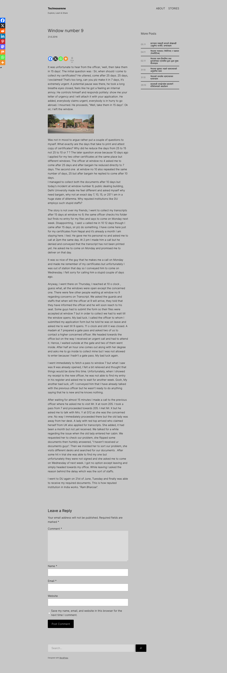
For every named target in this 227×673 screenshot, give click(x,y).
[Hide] (1, 68)
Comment (55, 528)
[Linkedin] (2, 36)
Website (53, 595)
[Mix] (2, 52)
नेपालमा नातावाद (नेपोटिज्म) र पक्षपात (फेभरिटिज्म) (164, 52)
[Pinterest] (2, 41)
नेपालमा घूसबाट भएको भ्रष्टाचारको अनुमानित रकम (163, 69)
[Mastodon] (2, 46)
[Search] (141, 648)
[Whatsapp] (60, 56)
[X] (55, 56)
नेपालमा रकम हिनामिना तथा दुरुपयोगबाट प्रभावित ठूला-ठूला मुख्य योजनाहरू (164, 60)
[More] (65, 56)
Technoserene (57, 8)
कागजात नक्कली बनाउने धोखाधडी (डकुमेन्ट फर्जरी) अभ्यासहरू (163, 44)
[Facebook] (50, 56)
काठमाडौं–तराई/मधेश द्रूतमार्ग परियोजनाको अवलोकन (161, 85)
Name (52, 566)
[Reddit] (2, 31)
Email (52, 580)
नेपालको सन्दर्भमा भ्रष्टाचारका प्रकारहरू (161, 77)
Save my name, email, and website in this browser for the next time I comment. (86, 613)
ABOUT (160, 8)
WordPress (64, 658)
